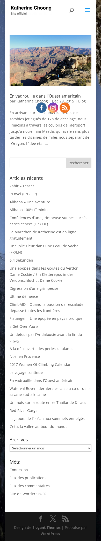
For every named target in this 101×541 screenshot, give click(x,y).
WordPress (50, 533)
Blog (82, 101)
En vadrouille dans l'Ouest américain (45, 96)
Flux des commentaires (30, 485)
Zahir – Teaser (22, 185)
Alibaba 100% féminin (29, 209)
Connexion (19, 469)
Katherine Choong (32, 101)
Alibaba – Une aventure (30, 201)
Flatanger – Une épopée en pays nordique (46, 318)
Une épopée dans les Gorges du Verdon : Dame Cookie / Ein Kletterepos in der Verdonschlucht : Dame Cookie (45, 274)
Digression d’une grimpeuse (34, 288)
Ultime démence (24, 296)
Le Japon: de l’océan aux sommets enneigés (47, 418)
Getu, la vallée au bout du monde (39, 426)
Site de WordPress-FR (28, 493)
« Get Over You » (24, 326)
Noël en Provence (25, 356)
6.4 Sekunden (21, 260)
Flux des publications (28, 477)
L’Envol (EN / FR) (23, 193)
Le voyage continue (26, 372)
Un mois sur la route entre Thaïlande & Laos (48, 402)
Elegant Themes (46, 527)
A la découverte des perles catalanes (41, 348)
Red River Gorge (24, 410)
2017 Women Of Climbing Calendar (40, 364)
